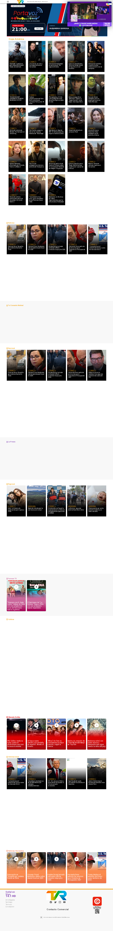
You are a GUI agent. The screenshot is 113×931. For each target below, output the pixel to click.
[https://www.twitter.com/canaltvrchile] (55, 903)
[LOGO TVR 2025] (20, 1)
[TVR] (8, 1)
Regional (51, 506)
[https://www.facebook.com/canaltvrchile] (51, 902)
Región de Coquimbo (31, 506)
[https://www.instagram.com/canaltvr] (60, 903)
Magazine (13, 128)
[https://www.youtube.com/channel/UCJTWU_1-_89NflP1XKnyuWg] (64, 903)
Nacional (32, 244)
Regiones (11, 244)
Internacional (93, 244)
